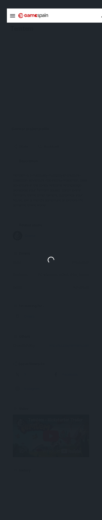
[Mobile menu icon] (12, 15)
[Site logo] (33, 15)
